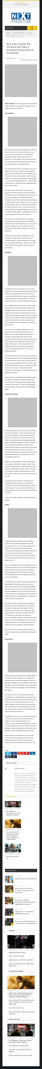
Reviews (35, 60)
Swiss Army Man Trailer (16, 956)
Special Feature (14, 1019)
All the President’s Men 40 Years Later (20, 1055)
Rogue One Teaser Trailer (17, 952)
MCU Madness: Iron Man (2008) (18, 1046)
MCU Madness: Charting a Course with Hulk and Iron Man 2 (13, 813)
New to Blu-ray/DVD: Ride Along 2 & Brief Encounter (21, 1013)
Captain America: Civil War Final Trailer (21, 960)
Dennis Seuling (11, 58)
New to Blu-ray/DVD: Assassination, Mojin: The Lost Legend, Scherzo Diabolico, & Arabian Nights (12, 835)
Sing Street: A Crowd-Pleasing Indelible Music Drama (24, 913)
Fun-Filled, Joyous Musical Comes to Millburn (20, 1050)
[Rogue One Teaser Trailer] (21, 942)
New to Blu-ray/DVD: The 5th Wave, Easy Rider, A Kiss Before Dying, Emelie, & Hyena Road (21, 1002)
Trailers (12, 931)
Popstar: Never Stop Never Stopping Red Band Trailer (21, 965)
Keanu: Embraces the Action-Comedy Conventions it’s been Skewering (24, 890)
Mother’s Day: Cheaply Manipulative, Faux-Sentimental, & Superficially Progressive (25, 902)
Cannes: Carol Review (20, 4)
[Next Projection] (21, 17)
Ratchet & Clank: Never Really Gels (26, 879)
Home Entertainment (26, 60)
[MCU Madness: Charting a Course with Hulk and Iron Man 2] (13, 805)
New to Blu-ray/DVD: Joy (16, 1008)
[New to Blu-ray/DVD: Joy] (13, 849)
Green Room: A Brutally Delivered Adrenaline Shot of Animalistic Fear (26, 922)
